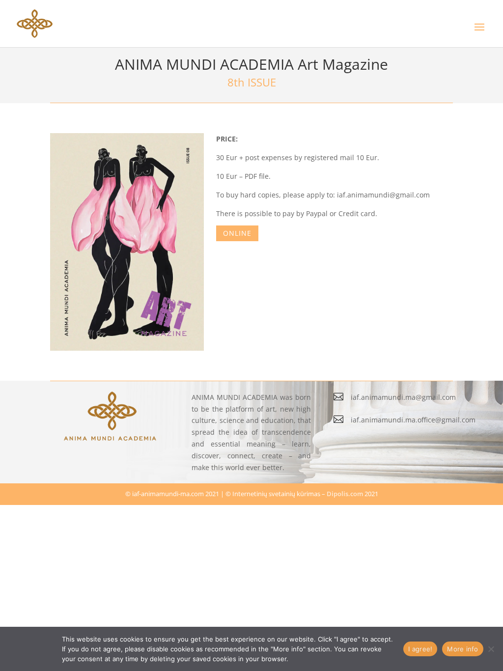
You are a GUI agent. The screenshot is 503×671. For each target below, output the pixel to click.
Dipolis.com (345, 493)
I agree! (420, 649)
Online (237, 233)
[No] (491, 649)
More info (462, 649)
